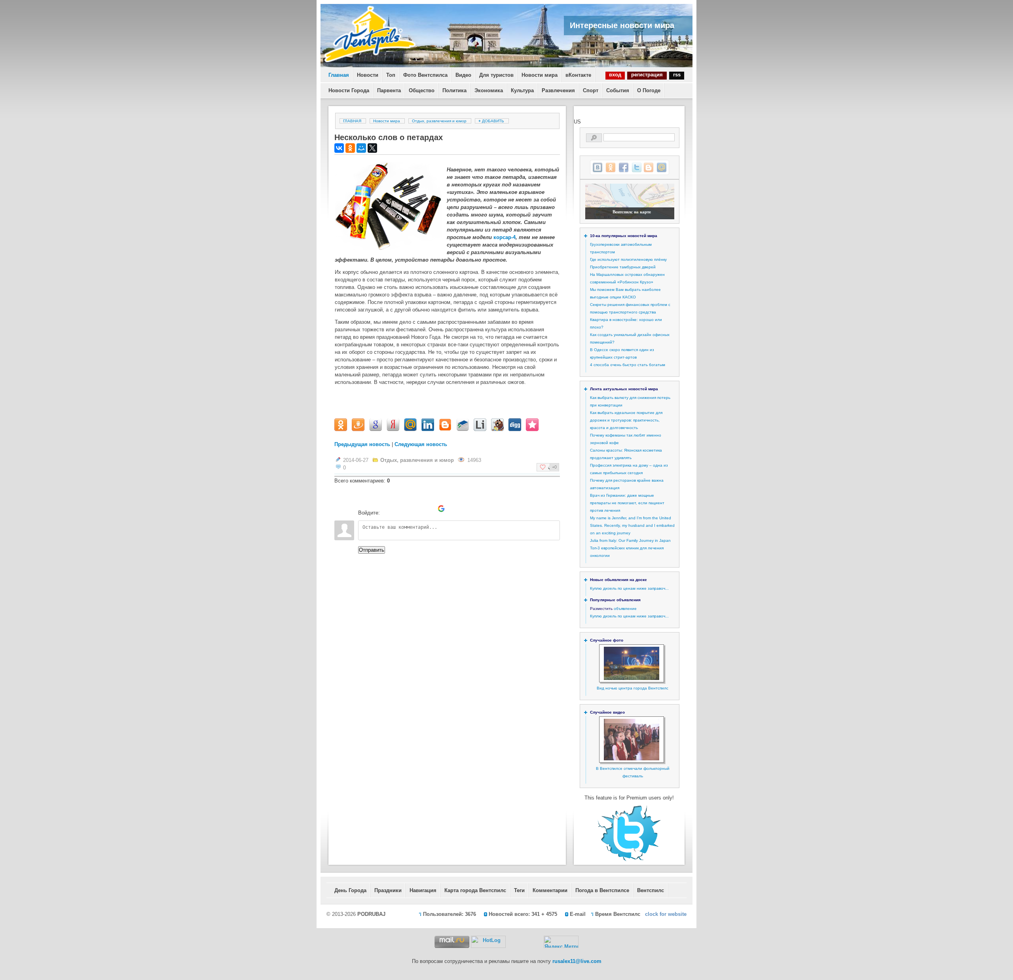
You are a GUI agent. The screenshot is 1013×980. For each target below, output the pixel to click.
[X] (372, 148)
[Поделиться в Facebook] (623, 167)
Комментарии (550, 890)
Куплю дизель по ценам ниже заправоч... (629, 588)
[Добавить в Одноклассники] (610, 167)
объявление (625, 608)
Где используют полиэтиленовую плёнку (628, 259)
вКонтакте (578, 75)
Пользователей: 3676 (449, 914)
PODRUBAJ (371, 914)
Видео (463, 75)
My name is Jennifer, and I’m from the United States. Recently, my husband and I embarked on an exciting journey (632, 525)
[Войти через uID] (387, 509)
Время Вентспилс (617, 914)
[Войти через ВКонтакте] (401, 509)
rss (677, 75)
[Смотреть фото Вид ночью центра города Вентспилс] (631, 678)
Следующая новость (421, 444)
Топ (390, 75)
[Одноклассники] (350, 148)
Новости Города (348, 90)
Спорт (590, 90)
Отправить (371, 550)
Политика (454, 90)
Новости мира (540, 75)
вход (615, 75)
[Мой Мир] (361, 148)
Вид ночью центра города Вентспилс (632, 688)
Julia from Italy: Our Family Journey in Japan (630, 540)
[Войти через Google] (441, 509)
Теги (519, 890)
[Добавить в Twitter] (636, 167)
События (617, 90)
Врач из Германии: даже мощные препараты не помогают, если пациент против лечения (627, 503)
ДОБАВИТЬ (491, 121)
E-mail (578, 914)
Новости (367, 75)
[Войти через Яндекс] (428, 509)
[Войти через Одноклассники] (455, 509)
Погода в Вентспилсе (602, 890)
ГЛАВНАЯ (352, 121)
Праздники (388, 890)
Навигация (423, 890)
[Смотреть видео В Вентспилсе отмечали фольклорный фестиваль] (631, 759)
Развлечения (558, 90)
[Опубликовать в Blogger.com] (648, 167)
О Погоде (648, 90)
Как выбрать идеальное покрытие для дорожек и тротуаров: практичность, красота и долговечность (626, 420)
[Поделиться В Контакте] (597, 167)
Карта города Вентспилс (475, 890)
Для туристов (496, 75)
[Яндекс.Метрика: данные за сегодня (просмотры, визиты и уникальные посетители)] (561, 942)
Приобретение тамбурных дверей (623, 267)
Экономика (488, 90)
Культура (522, 90)
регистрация (647, 75)
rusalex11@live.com (576, 961)
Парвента (389, 90)
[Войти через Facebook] (414, 509)
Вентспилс (650, 890)
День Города (350, 890)
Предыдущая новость (362, 444)
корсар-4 (504, 237)
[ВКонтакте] (339, 148)
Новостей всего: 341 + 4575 (523, 914)
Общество (421, 90)
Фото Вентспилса (425, 75)
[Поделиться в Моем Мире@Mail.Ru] (661, 167)
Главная (338, 75)
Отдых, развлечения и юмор (439, 121)
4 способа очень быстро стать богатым (627, 365)
